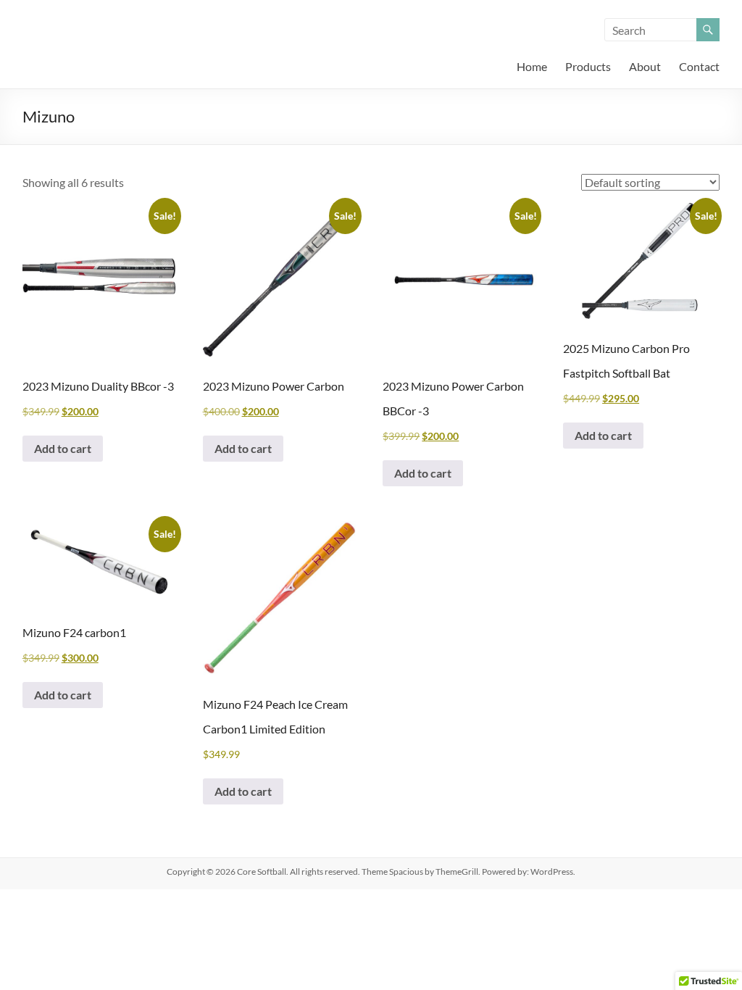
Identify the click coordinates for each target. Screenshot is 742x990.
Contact (699, 66)
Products (588, 66)
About (645, 66)
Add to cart (62, 448)
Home (532, 66)
